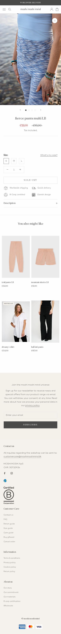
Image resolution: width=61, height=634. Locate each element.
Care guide (8, 533)
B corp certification (12, 601)
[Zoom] (54, 20)
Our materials (10, 597)
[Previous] (20, 110)
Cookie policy (10, 567)
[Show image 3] (32, 110)
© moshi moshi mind (30, 619)
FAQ (5, 519)
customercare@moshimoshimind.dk (22, 456)
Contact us (8, 515)
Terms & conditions (12, 558)
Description (10, 203)
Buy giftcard (9, 537)
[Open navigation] (4, 9)
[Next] (40, 110)
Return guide (9, 524)
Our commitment (11, 592)
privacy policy (32, 405)
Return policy (9, 572)
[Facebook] (5, 473)
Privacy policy (10, 563)
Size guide (8, 528)
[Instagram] (12, 473)
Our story (8, 588)
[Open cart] (57, 9)
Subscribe (30, 425)
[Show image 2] (29, 110)
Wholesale (8, 606)
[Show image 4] (35, 110)
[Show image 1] (26, 110)
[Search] (9, 9)
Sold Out (30, 180)
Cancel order (9, 542)
